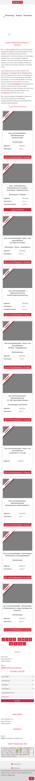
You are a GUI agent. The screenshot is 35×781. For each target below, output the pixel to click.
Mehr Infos (11, 775)
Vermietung (4, 73)
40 (11, 643)
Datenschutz (17, 764)
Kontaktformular (6, 93)
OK (32, 778)
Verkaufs (13, 73)
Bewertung (25, 73)
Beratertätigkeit (16, 84)
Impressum (16, 768)
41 (16, 643)
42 (20, 643)
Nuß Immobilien (11, 49)
